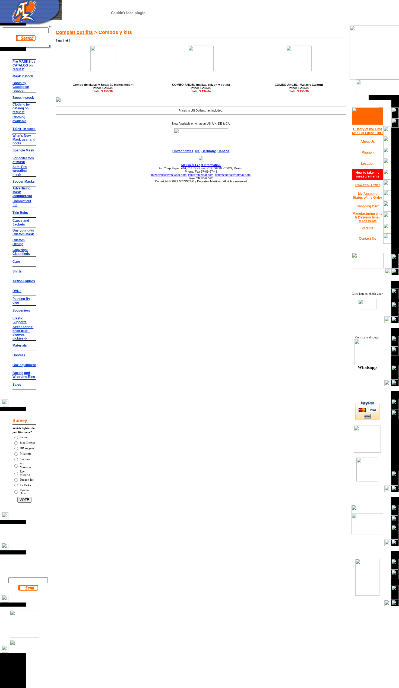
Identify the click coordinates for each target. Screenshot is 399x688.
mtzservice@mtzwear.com (168, 174)
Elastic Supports (19, 320)
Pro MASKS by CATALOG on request (23, 65)
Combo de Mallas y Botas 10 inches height (103, 84)
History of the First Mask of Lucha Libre (367, 131)
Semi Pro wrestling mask (19, 170)
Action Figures (23, 281)
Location (367, 164)
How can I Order (367, 185)
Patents (367, 228)
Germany (208, 151)
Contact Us (367, 238)
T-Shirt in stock (24, 129)
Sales (16, 384)
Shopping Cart (368, 206)
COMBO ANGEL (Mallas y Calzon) (299, 84)
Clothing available (19, 119)
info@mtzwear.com (200, 174)
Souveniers (21, 310)
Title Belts (20, 213)
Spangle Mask (23, 150)
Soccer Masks (23, 181)
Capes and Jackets (20, 222)
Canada (223, 151)
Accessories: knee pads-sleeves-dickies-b (22, 332)
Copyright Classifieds (21, 252)
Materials (19, 345)
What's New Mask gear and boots (23, 139)
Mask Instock (22, 76)
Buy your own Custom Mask (23, 232)
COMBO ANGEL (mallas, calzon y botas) (201, 84)
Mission (367, 152)
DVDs (16, 291)
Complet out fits (74, 32)
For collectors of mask (23, 160)
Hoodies (18, 355)
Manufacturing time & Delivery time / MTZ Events (367, 217)
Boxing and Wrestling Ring (23, 375)
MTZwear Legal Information (201, 165)
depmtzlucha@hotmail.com (233, 174)
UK (197, 151)
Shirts (17, 271)
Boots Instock (23, 98)
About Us (367, 142)
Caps (16, 262)
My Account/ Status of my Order (367, 195)
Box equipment (24, 365)
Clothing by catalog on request (21, 108)
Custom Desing (18, 242)
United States (182, 151)
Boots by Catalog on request (20, 87)
